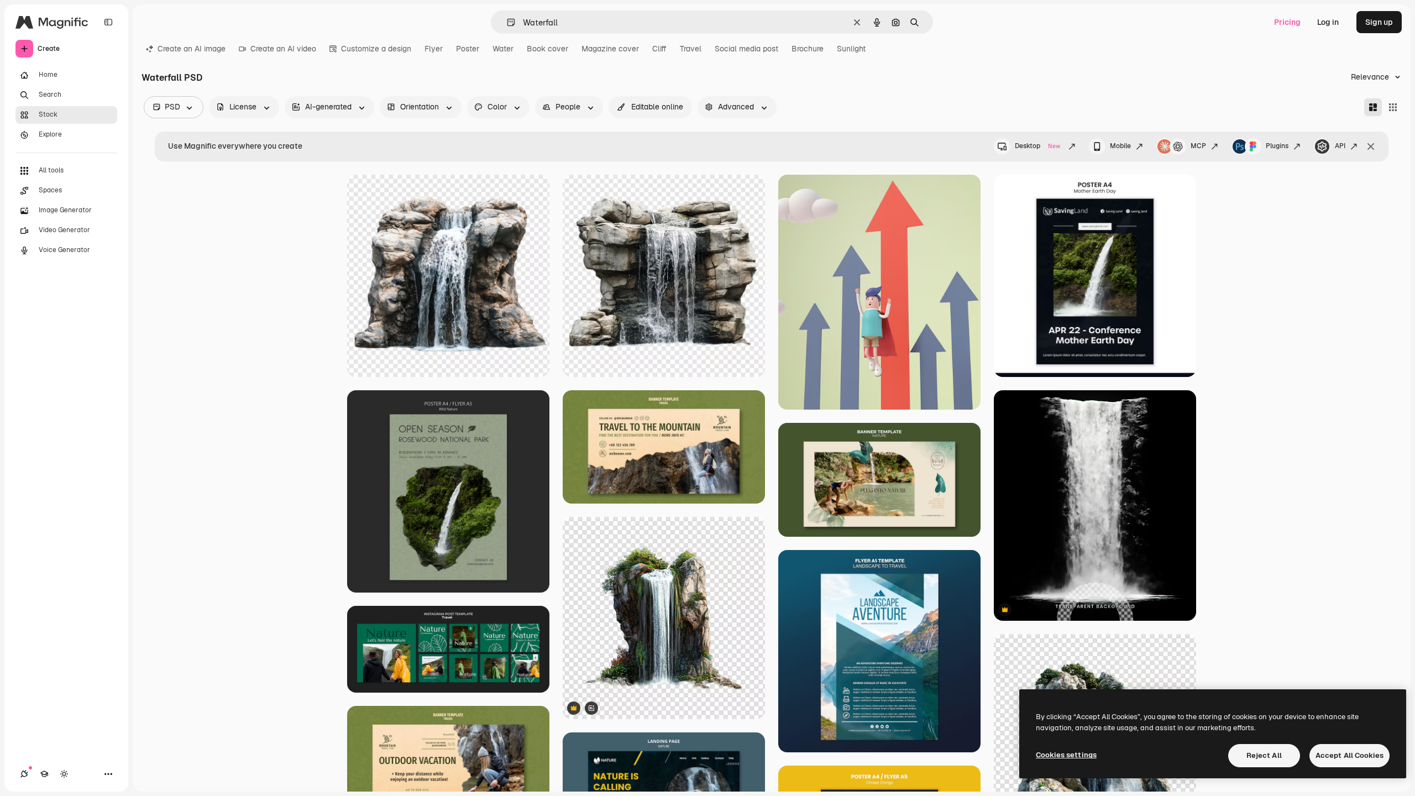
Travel (690, 49)
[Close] (1370, 146)
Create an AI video (283, 49)
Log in (1328, 22)
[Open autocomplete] (506, 22)
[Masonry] (1373, 107)
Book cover (547, 49)
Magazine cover (610, 49)
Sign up (1379, 22)
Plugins (1277, 146)
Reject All (1264, 755)
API (1340, 146)
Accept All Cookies (1349, 755)
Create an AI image (192, 49)
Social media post (746, 49)
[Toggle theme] (64, 774)
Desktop (1037, 146)
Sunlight (851, 49)
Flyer (433, 49)
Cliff (659, 49)
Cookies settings (1066, 755)
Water (502, 49)
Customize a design (376, 49)
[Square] (1393, 107)
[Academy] (44, 774)
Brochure (808, 49)
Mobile (1120, 146)
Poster (467, 49)
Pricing (1287, 22)
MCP (1198, 146)
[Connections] (24, 774)
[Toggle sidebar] (108, 22)
